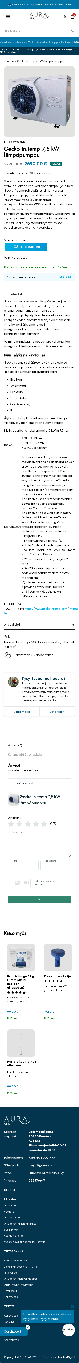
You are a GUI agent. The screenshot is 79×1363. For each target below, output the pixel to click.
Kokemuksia (11, 1296)
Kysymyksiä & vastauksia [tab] (25, 754)
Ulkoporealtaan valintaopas (20, 1278)
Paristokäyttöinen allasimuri (21, 1063)
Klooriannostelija (57, 976)
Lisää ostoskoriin (26, 247)
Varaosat (9, 1211)
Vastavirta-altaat (14, 1235)
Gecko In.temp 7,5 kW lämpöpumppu (40, 61)
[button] (14, 1331)
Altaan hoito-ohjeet (16, 1260)
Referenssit (10, 1291)
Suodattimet (11, 1229)
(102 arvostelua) (9, 52)
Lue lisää (65, 277)
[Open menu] (15, 16)
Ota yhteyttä (11, 1339)
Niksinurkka (11, 1272)
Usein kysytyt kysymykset (18, 1284)
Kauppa (9, 61)
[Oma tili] (65, 16)
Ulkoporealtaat (13, 1217)
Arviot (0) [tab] (15, 745)
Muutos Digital (66, 1357)
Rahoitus (9, 1321)
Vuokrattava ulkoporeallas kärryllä (24, 1241)
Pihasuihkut (10, 1199)
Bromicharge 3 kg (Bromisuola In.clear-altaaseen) (20, 981)
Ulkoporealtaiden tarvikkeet (20, 1223)
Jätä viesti (57, 712)
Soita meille (21, 712)
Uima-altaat (11, 1205)
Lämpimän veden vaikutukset (21, 1266)
